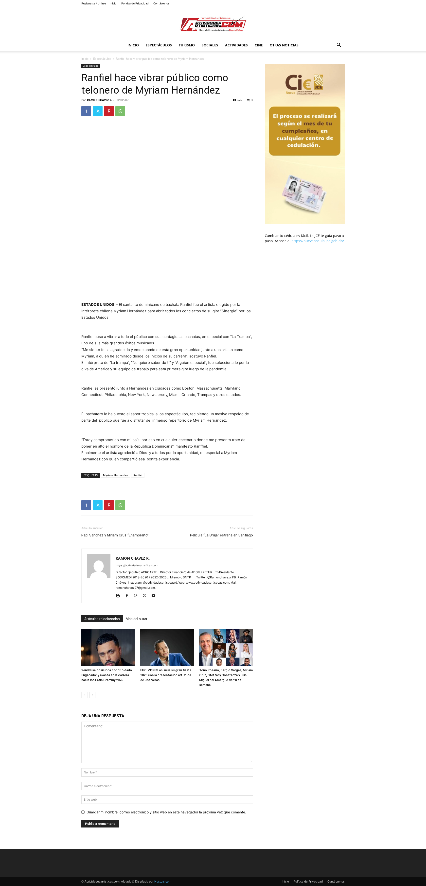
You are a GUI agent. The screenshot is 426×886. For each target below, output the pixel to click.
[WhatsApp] (120, 111)
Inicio (113, 3)
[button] (339, 45)
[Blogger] (120, 596)
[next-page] (92, 695)
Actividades (236, 45)
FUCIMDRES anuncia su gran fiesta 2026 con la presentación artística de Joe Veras (165, 675)
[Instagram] (137, 596)
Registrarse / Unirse (93, 3)
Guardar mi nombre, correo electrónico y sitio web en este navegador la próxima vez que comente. (166, 812)
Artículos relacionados (102, 619)
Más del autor (136, 619)
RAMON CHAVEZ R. (99, 100)
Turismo (187, 45)
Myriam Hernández (115, 475)
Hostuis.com (162, 881)
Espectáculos (159, 45)
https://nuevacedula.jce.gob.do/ (317, 240)
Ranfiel (137, 475)
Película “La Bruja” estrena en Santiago (221, 535)
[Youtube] (155, 596)
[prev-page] (84, 695)
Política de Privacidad (135, 3)
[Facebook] (86, 111)
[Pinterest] (109, 111)
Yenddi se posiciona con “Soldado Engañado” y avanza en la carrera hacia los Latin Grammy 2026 (106, 675)
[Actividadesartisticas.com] (213, 23)
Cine (259, 45)
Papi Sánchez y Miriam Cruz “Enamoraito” (115, 535)
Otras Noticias (284, 45)
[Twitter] (98, 111)
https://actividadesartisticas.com (137, 565)
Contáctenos (161, 3)
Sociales (210, 45)
